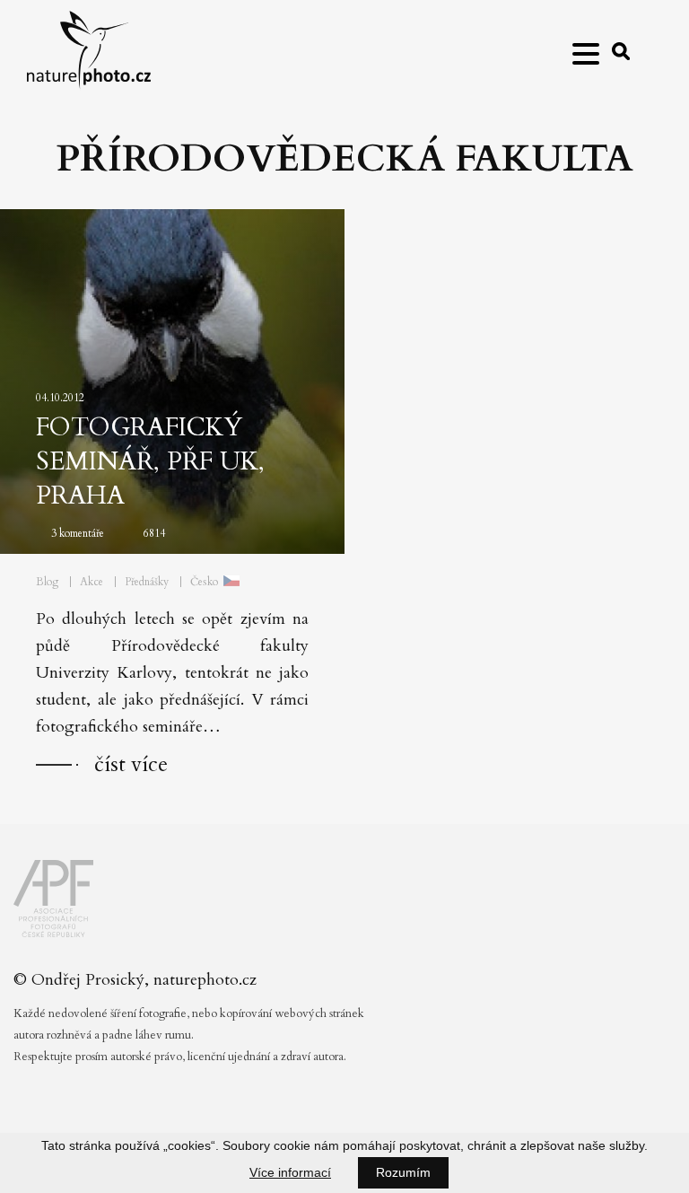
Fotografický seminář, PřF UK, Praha (150, 461)
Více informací (290, 1172)
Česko (204, 582)
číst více (131, 764)
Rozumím (403, 1172)
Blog (47, 582)
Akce (91, 582)
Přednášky (147, 582)
